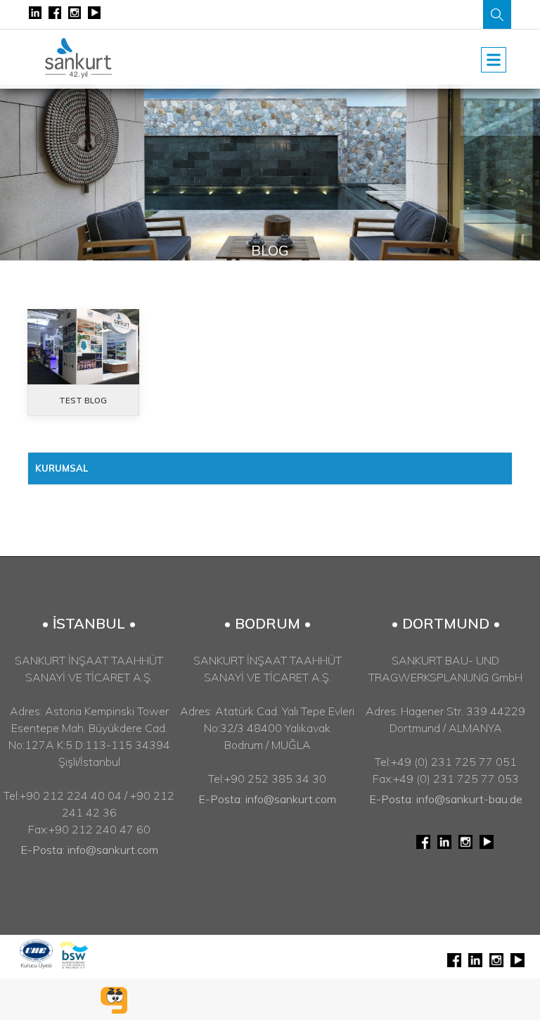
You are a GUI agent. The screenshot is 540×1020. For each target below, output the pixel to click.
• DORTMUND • (446, 623)
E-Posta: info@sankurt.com (89, 850)
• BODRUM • (267, 623)
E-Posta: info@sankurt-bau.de (445, 799)
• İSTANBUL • (88, 623)
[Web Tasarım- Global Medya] (114, 1000)
